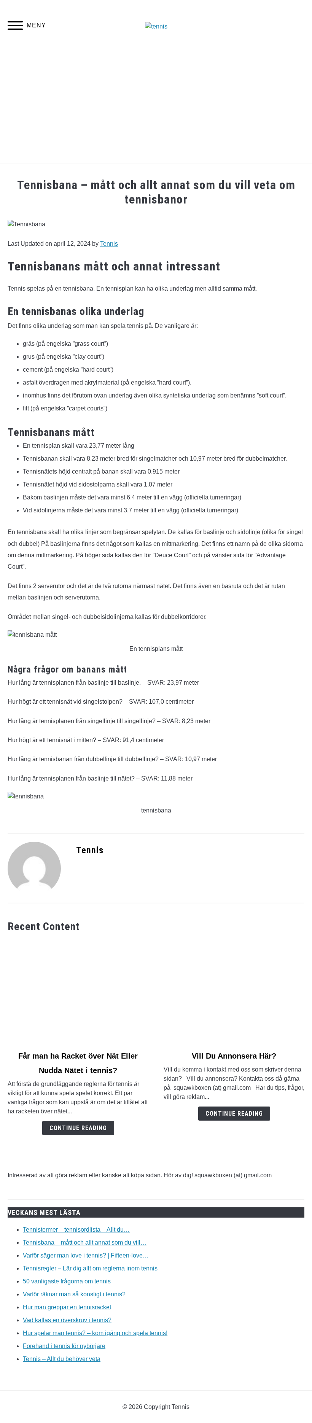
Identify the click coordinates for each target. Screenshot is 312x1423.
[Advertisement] (156, 106)
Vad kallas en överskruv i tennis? (67, 1320)
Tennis (109, 243)
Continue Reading (78, 1128)
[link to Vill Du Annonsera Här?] (234, 991)
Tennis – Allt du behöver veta (61, 1359)
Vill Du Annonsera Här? (234, 1056)
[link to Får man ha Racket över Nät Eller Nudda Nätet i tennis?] (78, 991)
